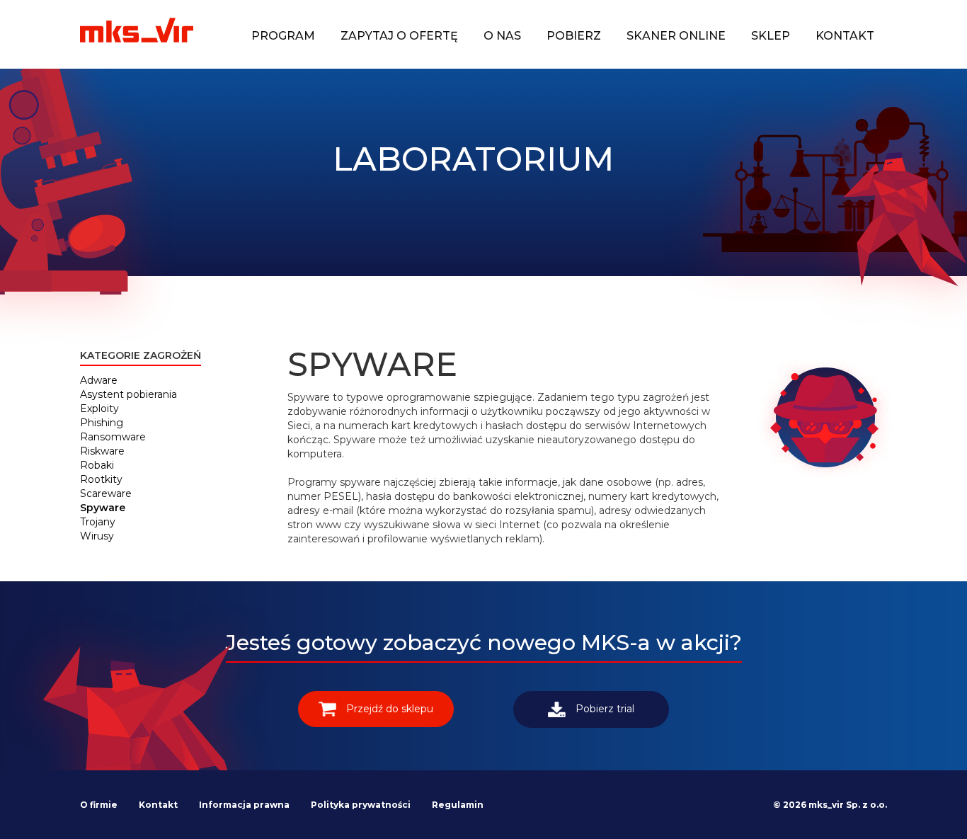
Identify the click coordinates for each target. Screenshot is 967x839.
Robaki (97, 465)
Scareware (106, 493)
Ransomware (113, 436)
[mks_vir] (136, 32)
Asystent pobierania (128, 394)
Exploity (99, 408)
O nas (502, 35)
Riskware (102, 451)
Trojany (97, 521)
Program (283, 35)
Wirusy (97, 536)
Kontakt (845, 35)
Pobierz (574, 35)
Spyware (102, 507)
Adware (99, 380)
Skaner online (676, 35)
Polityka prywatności (361, 804)
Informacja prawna (244, 804)
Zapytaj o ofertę (399, 35)
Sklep (770, 35)
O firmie (99, 804)
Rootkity (101, 479)
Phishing (101, 422)
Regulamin (457, 804)
